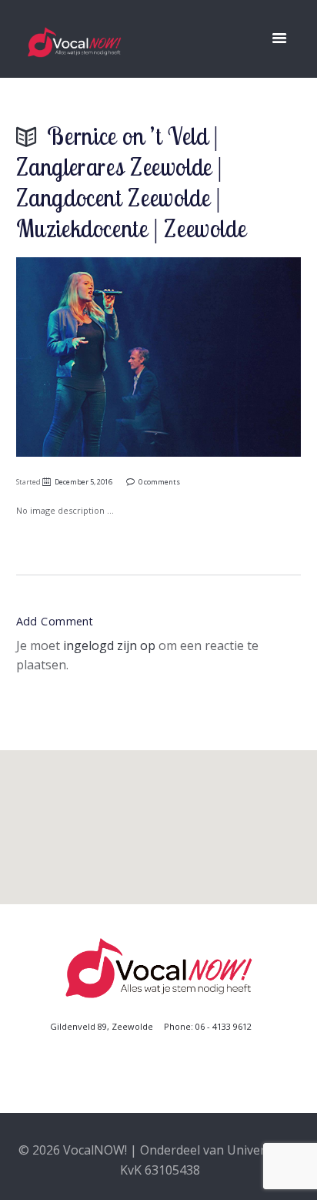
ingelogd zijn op (109, 645)
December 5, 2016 (83, 482)
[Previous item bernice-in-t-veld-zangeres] (87, 356)
